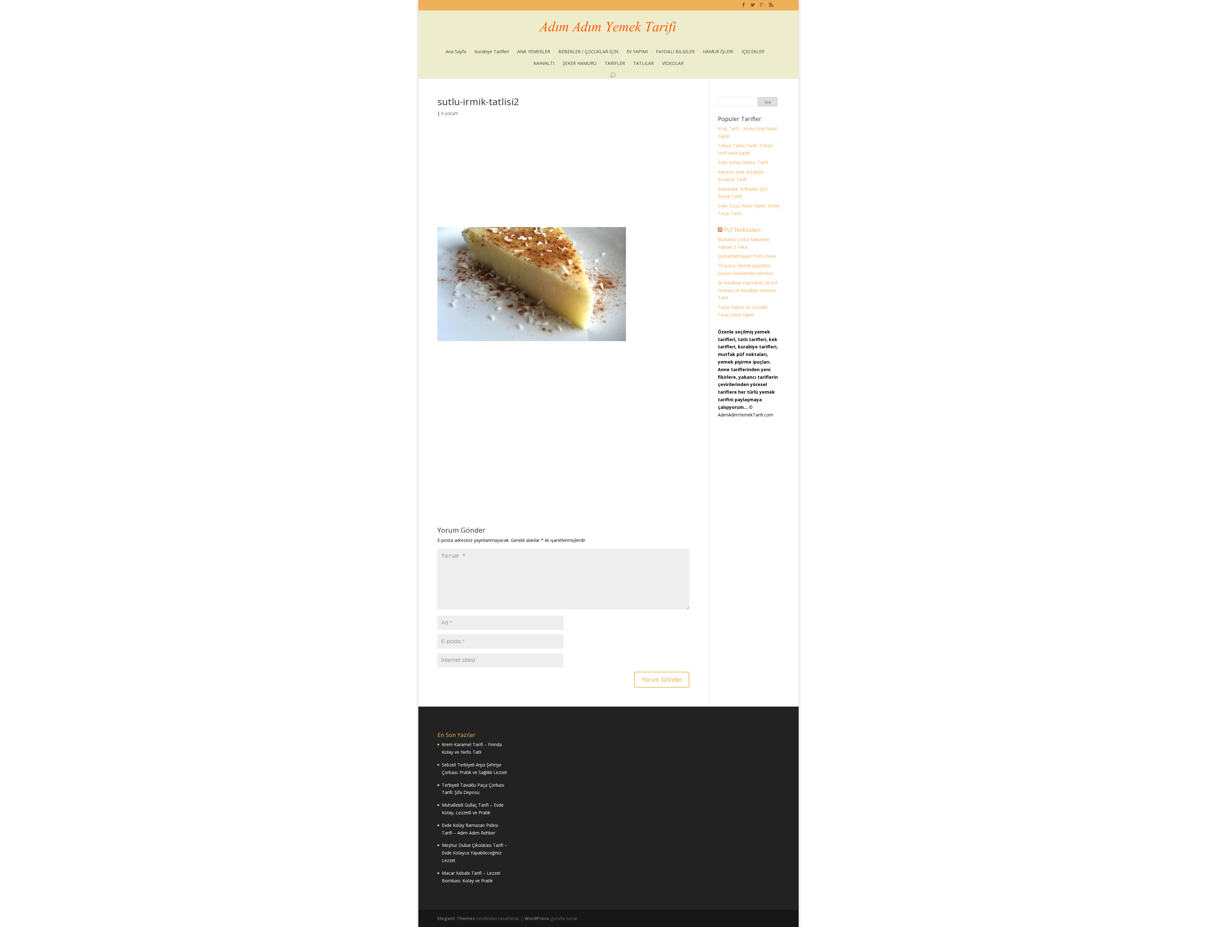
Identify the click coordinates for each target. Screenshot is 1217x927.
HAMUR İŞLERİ (718, 51)
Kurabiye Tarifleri (491, 51)
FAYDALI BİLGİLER (675, 51)
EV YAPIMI (637, 51)
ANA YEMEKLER (533, 51)
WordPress (537, 918)
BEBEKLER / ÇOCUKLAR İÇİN (588, 51)
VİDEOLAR (673, 63)
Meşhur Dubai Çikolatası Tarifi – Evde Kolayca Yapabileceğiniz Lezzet (474, 852)
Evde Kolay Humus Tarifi (743, 162)
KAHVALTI (543, 63)
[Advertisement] (563, 180)
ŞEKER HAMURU (579, 63)
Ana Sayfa (456, 51)
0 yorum (449, 113)
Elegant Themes (456, 918)
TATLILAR (643, 63)
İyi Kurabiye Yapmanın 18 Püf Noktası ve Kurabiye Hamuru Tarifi (747, 290)
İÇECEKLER (753, 51)
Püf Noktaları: (743, 229)
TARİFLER (615, 63)
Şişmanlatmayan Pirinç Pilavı (747, 256)
